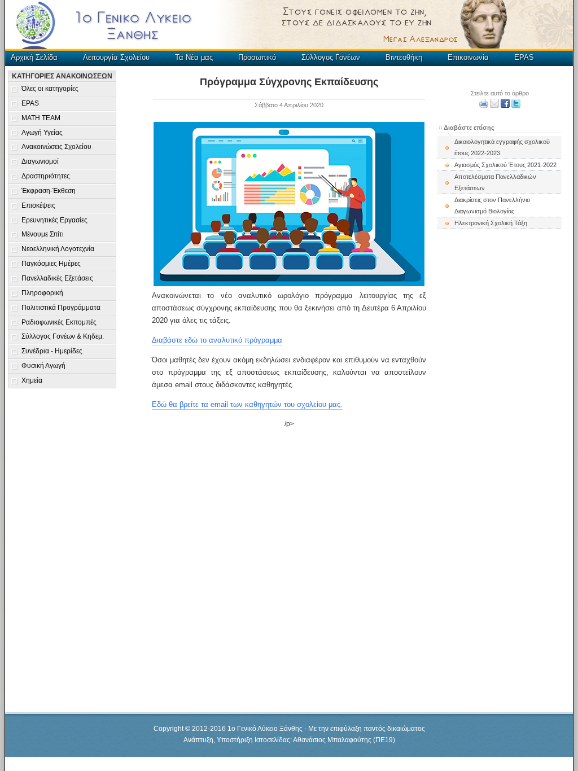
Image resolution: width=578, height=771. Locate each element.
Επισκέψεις (38, 205)
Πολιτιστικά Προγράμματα (60, 308)
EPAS (524, 57)
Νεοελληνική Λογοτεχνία (57, 249)
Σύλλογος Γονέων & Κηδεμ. (62, 336)
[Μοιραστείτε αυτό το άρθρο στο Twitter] (515, 105)
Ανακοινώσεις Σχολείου (56, 147)
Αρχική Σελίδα (34, 57)
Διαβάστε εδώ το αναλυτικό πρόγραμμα (217, 340)
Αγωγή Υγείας (42, 133)
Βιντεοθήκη (404, 57)
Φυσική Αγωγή (43, 366)
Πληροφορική (42, 293)
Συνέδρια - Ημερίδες (51, 351)
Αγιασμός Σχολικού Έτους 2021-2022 (505, 164)
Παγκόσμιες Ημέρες (51, 264)
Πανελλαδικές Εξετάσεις (57, 278)
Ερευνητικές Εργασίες (54, 220)
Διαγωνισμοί (40, 161)
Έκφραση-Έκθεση (48, 191)
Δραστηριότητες (45, 176)
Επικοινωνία (468, 57)
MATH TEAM (40, 118)
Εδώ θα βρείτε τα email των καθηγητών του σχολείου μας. (247, 404)
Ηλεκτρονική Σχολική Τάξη (490, 223)
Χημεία (31, 380)
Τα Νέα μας (194, 57)
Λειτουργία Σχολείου (116, 57)
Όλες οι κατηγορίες (49, 89)
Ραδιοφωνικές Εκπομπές (59, 322)
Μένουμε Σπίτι (42, 234)
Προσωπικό (257, 57)
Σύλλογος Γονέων (330, 57)
